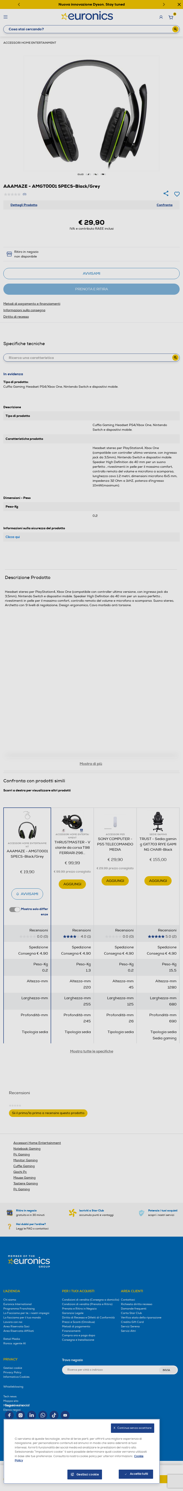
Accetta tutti (139, 1474)
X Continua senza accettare (133, 1428)
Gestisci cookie (88, 1474)
